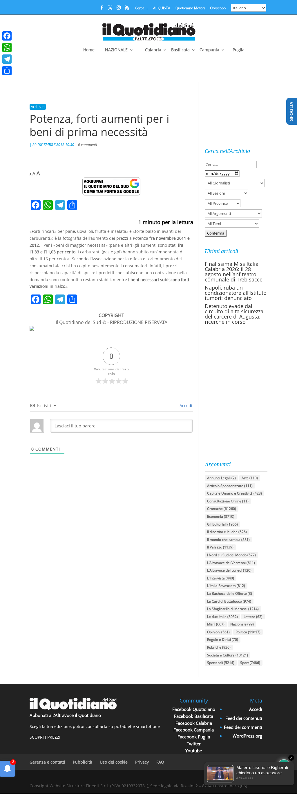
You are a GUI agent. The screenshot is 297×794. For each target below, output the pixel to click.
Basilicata (180, 50)
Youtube (193, 750)
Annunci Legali (221, 477)
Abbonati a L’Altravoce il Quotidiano (65, 715)
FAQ (160, 762)
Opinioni (218, 632)
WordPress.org (247, 736)
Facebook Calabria (193, 723)
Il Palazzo (220, 547)
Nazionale (242, 624)
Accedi (185, 405)
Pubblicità (82, 762)
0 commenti (87, 144)
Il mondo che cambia (228, 539)
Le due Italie (222, 616)
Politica (248, 632)
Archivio (38, 106)
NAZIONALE (116, 50)
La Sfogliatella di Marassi (233, 608)
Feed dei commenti (243, 727)
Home (89, 50)
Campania (209, 50)
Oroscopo (218, 8)
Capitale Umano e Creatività (234, 493)
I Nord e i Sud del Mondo (231, 554)
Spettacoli (220, 662)
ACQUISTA (161, 8)
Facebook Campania (193, 730)
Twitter (194, 744)
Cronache (221, 508)
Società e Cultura (227, 655)
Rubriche (219, 647)
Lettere (253, 616)
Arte (250, 477)
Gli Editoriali (222, 524)
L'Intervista (220, 578)
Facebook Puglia (194, 737)
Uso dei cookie (114, 762)
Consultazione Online (228, 501)
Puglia (239, 50)
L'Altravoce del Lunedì (229, 570)
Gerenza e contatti (47, 762)
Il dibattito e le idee (227, 531)
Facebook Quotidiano (193, 709)
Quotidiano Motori (190, 8)
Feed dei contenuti (243, 718)
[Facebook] (7, 36)
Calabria (153, 50)
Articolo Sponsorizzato (230, 485)
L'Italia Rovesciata (226, 585)
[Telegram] (7, 59)
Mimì (215, 624)
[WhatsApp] (7, 47)
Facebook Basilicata (193, 716)
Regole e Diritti (222, 639)
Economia (220, 516)
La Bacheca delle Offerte (229, 593)
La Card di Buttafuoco (229, 601)
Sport (250, 662)
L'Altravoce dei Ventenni (231, 562)
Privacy (142, 762)
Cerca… (141, 8)
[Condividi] (7, 70)
